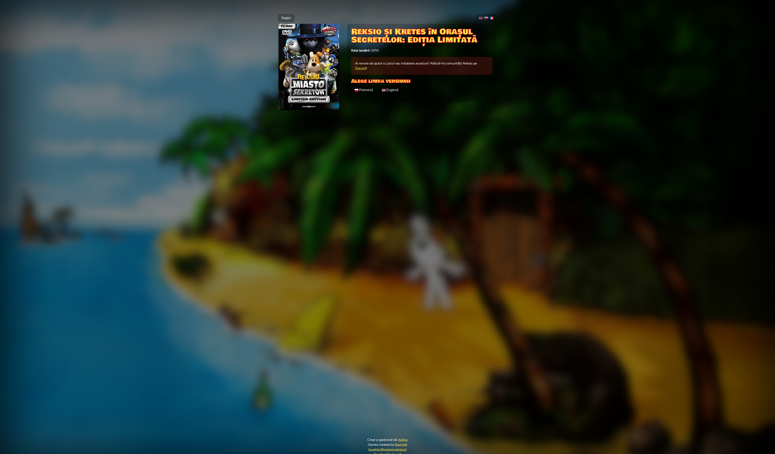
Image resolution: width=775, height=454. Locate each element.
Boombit (401, 445)
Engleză (392, 90)
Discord (360, 68)
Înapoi (286, 18)
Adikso (403, 440)
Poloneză (366, 90)
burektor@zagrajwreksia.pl (387, 449)
